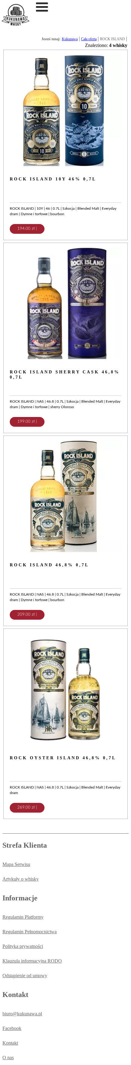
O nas (8, 1057)
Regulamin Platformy (23, 917)
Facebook (11, 1028)
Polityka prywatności (22, 946)
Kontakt (10, 1042)
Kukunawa (70, 39)
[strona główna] (16, 24)
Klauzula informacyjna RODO (32, 960)
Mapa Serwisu (16, 864)
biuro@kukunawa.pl (22, 1013)
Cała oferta (89, 39)
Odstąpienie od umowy (24, 975)
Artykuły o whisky (20, 879)
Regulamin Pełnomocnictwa (29, 931)
